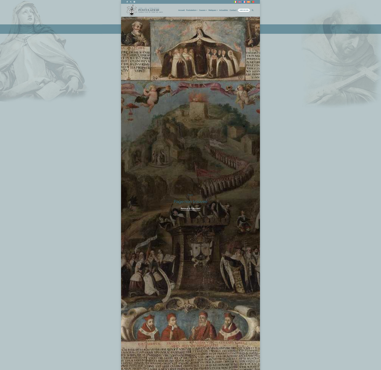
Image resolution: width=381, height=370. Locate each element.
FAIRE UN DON (244, 10)
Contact (233, 10)
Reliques (212, 10)
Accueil (181, 10)
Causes (202, 10)
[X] (131, 2)
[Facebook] (127, 2)
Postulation (191, 10)
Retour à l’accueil (190, 208)
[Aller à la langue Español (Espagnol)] (248, 2)
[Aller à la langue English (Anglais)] (240, 2)
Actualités (223, 10)
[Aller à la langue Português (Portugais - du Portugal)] (253, 2)
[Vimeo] (134, 2)
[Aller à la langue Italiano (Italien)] (235, 2)
